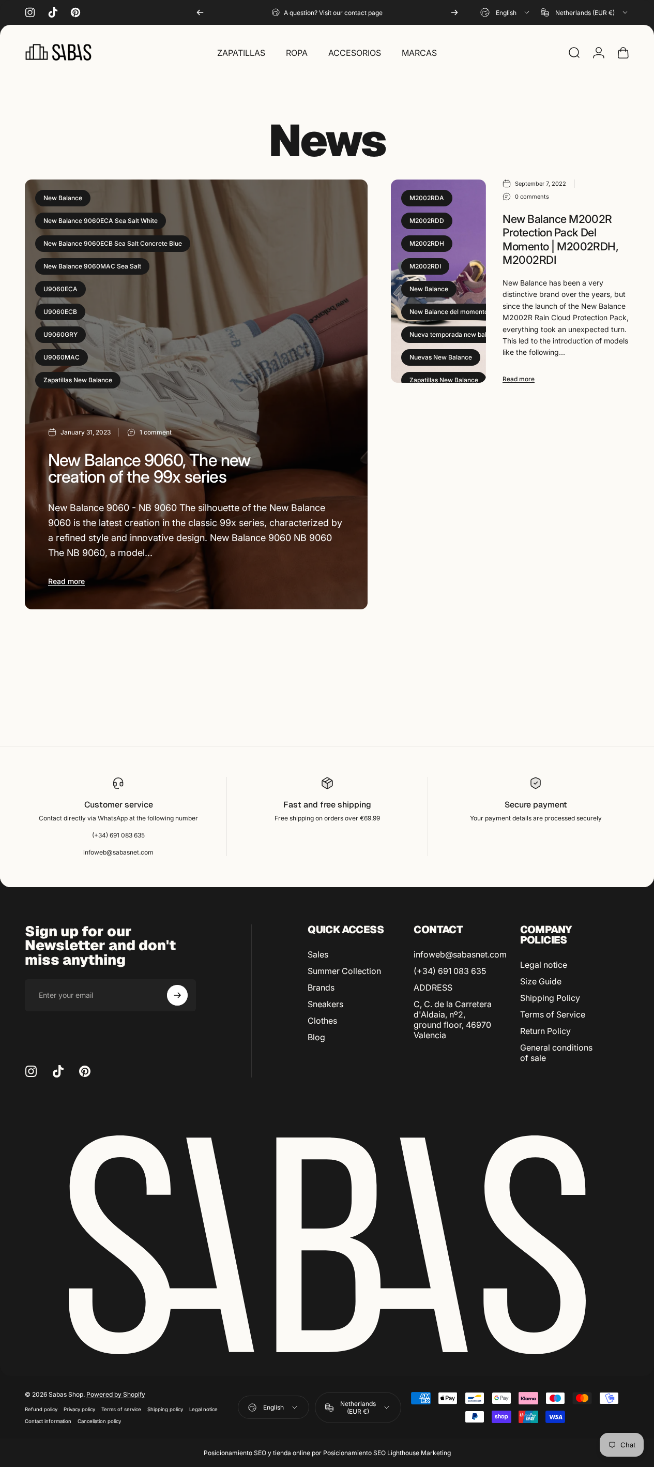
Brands (321, 987)
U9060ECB (60, 312)
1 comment (156, 432)
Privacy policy (79, 1409)
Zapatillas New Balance (77, 380)
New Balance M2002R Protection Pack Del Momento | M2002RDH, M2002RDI (560, 239)
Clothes (322, 1020)
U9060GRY (60, 334)
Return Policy (545, 1031)
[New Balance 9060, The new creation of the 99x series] (196, 394)
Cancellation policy (99, 1421)
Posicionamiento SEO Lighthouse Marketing (387, 1453)
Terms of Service (552, 1014)
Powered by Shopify (115, 1394)
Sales (318, 954)
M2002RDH (426, 243)
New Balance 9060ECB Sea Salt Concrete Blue (112, 243)
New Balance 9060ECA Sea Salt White (100, 220)
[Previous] (200, 12)
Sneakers (325, 1004)
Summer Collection (344, 971)
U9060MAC (61, 357)
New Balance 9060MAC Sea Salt (92, 266)
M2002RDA (426, 198)
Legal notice (543, 965)
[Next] (454, 12)
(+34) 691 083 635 (450, 971)
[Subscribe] (177, 995)
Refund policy (41, 1409)
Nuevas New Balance (440, 357)
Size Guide (540, 981)
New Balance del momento (448, 312)
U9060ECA (60, 289)
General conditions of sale (556, 1052)
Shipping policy (165, 1409)
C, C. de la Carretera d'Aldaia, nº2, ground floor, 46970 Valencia (453, 1019)
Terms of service (121, 1409)
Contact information (48, 1421)
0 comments (532, 196)
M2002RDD (426, 220)
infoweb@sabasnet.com (460, 954)
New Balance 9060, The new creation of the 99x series (149, 468)
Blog (316, 1037)
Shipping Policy (550, 998)
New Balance (62, 198)
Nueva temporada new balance (455, 334)
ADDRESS (433, 987)
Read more (66, 581)
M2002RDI (425, 266)
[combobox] (505, 12)
